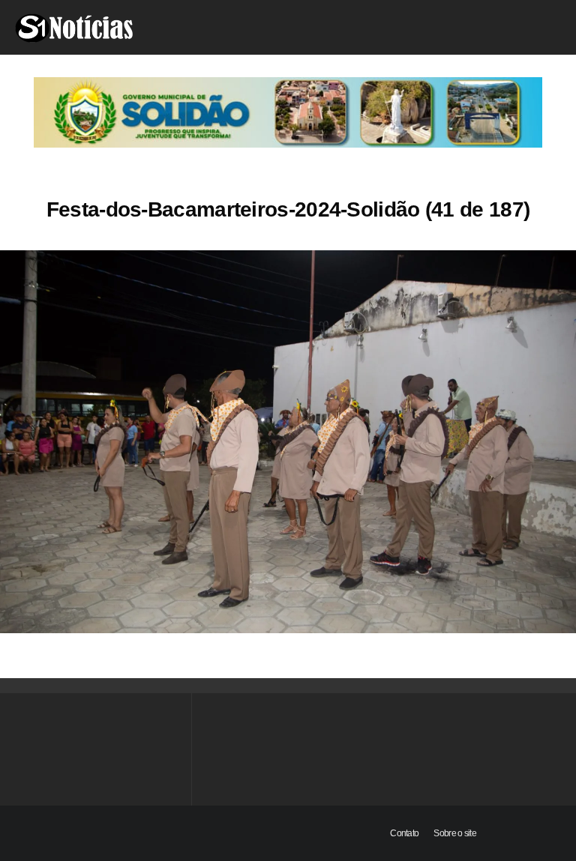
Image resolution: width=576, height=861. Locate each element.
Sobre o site (455, 833)
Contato (404, 833)
